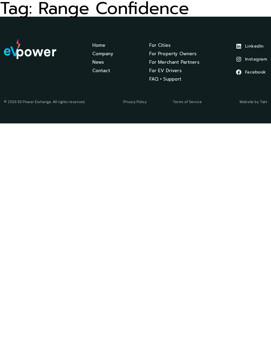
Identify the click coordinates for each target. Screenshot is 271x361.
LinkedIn (254, 46)
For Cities (160, 45)
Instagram (256, 59)
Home (99, 45)
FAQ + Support (165, 79)
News (98, 62)
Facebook (255, 72)
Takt (263, 101)
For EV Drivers (165, 70)
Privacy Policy (135, 101)
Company (102, 53)
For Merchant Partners (174, 62)
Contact (101, 70)
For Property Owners (173, 53)
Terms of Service (187, 101)
